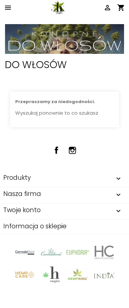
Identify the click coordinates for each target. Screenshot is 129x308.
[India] (104, 275)
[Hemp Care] (25, 275)
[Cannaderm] (51, 252)
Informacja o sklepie (34, 226)
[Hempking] (77, 275)
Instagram (72, 150)
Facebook (56, 150)
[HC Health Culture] (104, 252)
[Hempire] (51, 275)
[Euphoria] (77, 252)
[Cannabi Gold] (25, 252)
